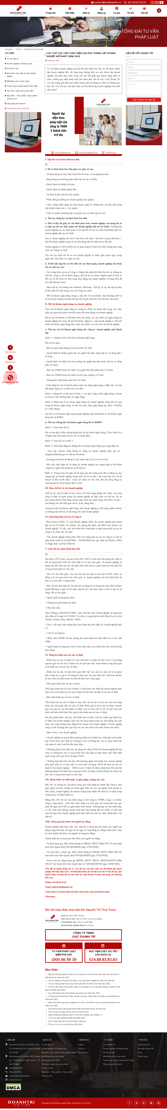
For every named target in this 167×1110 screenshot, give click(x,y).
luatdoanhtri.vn (15, 1080)
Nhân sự (101, 13)
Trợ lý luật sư (83, 1052)
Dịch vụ (86, 13)
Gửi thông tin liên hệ (144, 100)
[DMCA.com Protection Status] (13, 1086)
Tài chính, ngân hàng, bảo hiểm (20, 91)
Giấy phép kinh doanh (16, 103)
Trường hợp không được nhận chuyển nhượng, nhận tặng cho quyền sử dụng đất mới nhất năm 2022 (82, 997)
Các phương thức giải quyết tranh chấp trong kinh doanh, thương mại (77, 1009)
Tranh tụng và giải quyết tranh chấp (22, 86)
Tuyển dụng (143, 1056)
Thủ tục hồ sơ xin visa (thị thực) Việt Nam (65, 1024)
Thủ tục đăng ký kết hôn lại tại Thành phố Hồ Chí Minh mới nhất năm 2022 (79, 984)
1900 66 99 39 (63, 959)
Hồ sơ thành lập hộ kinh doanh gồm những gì (67, 1021)
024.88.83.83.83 (103, 959)
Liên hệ (144, 13)
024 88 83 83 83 (137, 2)
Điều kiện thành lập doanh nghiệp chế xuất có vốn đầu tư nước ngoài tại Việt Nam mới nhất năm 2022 (82, 1004)
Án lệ (140, 1052)
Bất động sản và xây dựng (18, 81)
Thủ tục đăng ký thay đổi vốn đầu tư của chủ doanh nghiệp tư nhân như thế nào (81, 980)
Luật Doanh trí (144, 1044)
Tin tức (130, 13)
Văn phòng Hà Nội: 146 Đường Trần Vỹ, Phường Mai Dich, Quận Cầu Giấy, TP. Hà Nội (24, 1048)
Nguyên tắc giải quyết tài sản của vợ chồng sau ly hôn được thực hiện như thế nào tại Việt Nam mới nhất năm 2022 (82, 975)
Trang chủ (50, 13)
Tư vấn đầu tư (13, 59)
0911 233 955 (15, 1072)
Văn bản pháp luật (145, 1048)
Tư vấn (116, 13)
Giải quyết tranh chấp (51, 1060)
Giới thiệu (69, 13)
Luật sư (81, 1044)
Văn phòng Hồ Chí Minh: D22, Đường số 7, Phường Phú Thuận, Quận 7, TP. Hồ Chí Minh (24, 1060)
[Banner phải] (144, 126)
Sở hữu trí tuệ (12, 68)
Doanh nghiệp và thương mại (19, 63)
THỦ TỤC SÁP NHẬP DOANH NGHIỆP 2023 (66, 1018)
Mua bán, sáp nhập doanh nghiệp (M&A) (59, 1052)
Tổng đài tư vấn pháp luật (33, 49)
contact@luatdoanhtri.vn (107, 2)
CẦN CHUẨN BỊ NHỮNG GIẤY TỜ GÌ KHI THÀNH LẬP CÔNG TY (75, 1015)
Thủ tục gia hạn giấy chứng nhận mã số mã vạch (68, 1012)
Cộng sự (81, 1048)
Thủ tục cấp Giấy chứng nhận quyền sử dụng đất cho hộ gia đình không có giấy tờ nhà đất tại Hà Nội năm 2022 (82, 988)
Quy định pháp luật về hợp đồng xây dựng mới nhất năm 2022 (74, 993)
